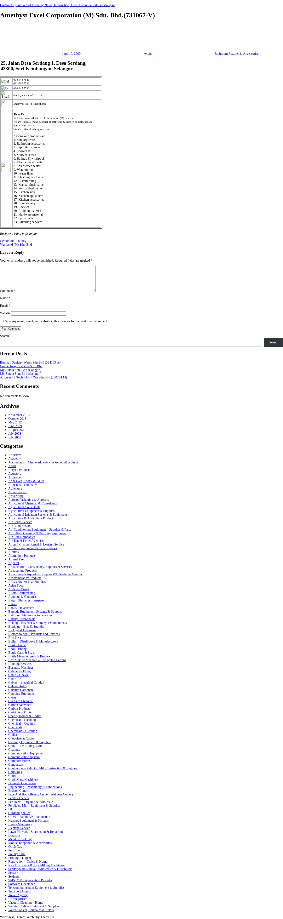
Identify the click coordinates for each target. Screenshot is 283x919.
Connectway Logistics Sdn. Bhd (21, 366)
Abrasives (14, 455)
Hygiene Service (19, 828)
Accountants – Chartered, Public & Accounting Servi (43, 462)
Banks (12, 604)
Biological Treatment (22, 630)
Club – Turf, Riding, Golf (25, 746)
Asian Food (16, 585)
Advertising (16, 496)
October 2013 (17, 418)
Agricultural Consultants (24, 507)
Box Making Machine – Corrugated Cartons (37, 660)
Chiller (12, 734)
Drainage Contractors (22, 783)
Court (12, 775)
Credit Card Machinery (23, 779)
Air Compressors (19, 525)
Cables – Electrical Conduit (26, 682)
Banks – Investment (21, 608)
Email (5, 305)
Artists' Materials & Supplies (27, 581)
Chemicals (15, 727)
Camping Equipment (21, 693)
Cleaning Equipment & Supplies (29, 742)
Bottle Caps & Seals (21, 652)
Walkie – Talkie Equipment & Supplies (33, 906)
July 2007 (14, 437)
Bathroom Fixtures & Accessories (237, 53)
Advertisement (17, 492)
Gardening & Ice (19, 813)
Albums (13, 552)
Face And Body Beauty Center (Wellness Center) (40, 794)
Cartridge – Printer (20, 712)
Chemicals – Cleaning (22, 731)
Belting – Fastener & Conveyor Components (37, 622)
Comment (7, 290)
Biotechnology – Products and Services (34, 634)
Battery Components (21, 619)
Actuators (14, 473)
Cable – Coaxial (18, 675)
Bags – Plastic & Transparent (27, 600)
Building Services (19, 664)
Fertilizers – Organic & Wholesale (30, 802)
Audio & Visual (18, 589)
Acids (12, 466)
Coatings (14, 749)
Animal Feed (16, 559)
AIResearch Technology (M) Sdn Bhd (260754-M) (33, 377)
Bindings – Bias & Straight (26, 626)
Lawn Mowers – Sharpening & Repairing (35, 831)
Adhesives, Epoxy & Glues (26, 481)
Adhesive (14, 477)
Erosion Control (18, 790)
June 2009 (15, 426)
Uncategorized (17, 899)
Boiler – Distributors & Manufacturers (33, 641)
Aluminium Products (21, 555)
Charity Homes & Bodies (24, 716)
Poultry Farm (16, 854)
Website (5, 313)
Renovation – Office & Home (27, 861)
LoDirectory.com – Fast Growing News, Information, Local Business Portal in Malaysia (57, 5)
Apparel (13, 563)
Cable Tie (14, 678)
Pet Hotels (15, 850)
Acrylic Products (19, 470)
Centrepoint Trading (13, 240)
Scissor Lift (15, 872)
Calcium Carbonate (21, 690)
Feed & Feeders (18, 798)
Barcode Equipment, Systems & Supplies (35, 611)
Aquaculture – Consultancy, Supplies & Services (40, 567)
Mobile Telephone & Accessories (30, 843)
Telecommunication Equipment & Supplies (36, 887)
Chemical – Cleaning (22, 719)
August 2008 (16, 430)
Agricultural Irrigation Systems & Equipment (37, 514)
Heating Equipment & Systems (28, 820)
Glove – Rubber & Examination (29, 816)
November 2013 (19, 415)
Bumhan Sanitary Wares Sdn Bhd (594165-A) (30, 362)
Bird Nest (14, 637)
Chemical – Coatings (22, 723)
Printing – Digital (19, 858)
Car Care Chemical (20, 701)
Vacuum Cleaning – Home (25, 902)
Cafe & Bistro (17, 686)
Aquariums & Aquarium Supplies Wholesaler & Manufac (45, 574)
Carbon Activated (19, 705)
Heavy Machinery (20, 824)
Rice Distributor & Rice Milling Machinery (36, 865)
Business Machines (20, 667)
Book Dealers (17, 645)
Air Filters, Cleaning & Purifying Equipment (37, 533)
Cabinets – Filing (19, 671)
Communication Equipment (26, 753)
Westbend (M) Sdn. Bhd (16, 244)
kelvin (148, 53)
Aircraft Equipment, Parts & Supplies (32, 548)
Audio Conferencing (21, 593)
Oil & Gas (15, 846)
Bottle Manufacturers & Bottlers (29, 656)
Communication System (24, 757)
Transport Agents (19, 891)
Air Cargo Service (20, 522)
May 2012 (15, 422)
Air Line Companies (21, 537)
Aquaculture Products (22, 570)
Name (5, 298)
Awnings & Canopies (22, 596)
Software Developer (21, 884)
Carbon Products (19, 708)
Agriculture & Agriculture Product (30, 518)
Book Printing (17, 649)
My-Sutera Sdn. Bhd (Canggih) (20, 370)
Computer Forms (19, 761)
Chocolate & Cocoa (21, 738)
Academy (14, 458)
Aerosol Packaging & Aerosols (28, 499)
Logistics (14, 835)
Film (11, 809)
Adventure (15, 488)
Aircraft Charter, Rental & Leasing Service (36, 544)
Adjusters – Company (22, 484)
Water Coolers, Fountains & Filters (31, 910)
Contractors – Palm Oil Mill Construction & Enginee (42, 768)
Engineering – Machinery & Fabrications (35, 787)
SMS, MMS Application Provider (30, 880)
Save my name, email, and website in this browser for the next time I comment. (56, 321)
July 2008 (14, 433)
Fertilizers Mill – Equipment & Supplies (34, 805)
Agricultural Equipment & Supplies (31, 511)
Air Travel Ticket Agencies (26, 540)
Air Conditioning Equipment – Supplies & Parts (39, 529)
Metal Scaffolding (20, 839)
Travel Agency (18, 895)
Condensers (16, 764)
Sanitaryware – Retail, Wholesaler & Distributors (40, 869)
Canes (12, 697)
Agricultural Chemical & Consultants (32, 503)
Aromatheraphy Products (24, 578)
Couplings (15, 772)
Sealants (13, 876)
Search (4, 336)
